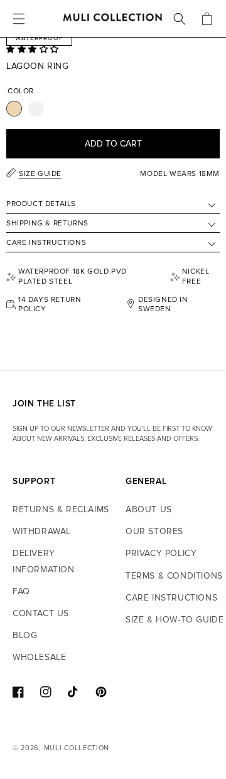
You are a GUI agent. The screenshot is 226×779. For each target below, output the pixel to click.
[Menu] (19, 19)
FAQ (21, 591)
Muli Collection (77, 748)
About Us (149, 509)
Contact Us (41, 613)
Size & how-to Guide (174, 619)
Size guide (40, 173)
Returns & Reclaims (61, 509)
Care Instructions (171, 597)
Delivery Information (44, 561)
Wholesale (39, 657)
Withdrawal (42, 531)
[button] (34, 49)
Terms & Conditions (174, 575)
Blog (25, 635)
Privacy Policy (161, 553)
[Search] (179, 19)
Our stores (154, 531)
